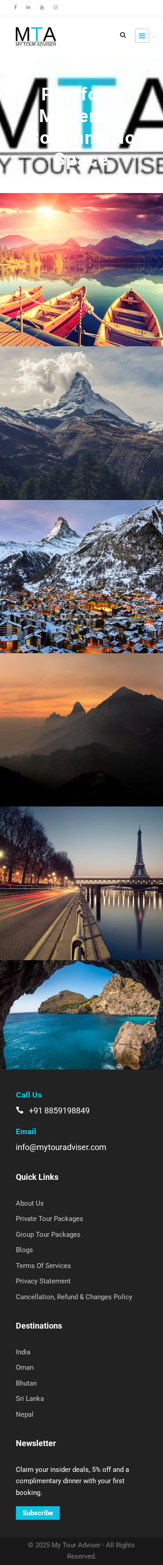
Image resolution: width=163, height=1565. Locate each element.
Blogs (24, 1250)
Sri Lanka (30, 1399)
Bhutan (26, 1383)
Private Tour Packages (49, 1219)
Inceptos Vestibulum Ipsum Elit (81, 1002)
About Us (30, 1203)
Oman (25, 1367)
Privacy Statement (43, 1281)
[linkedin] (28, 7)
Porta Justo (81, 410)
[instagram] (55, 7)
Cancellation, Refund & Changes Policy (74, 1297)
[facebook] (15, 7)
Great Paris (81, 871)
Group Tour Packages (48, 1234)
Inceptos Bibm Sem (82, 257)
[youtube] (42, 7)
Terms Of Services (43, 1266)
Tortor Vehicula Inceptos (82, 717)
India (23, 1352)
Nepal (25, 1414)
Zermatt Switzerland (82, 564)
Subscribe (38, 1513)
